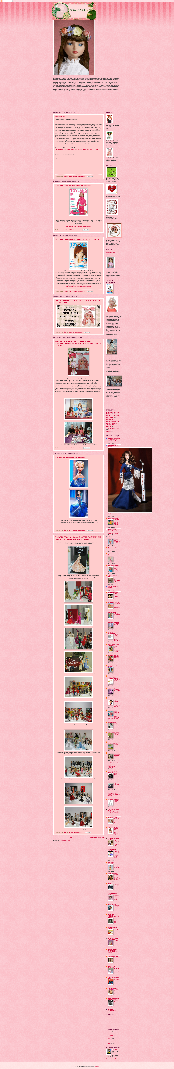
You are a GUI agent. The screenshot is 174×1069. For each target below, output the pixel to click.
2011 (109, 1043)
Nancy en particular (113, 518)
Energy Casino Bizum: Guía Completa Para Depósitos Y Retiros (113, 532)
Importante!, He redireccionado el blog (117, 605)
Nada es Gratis (112, 529)
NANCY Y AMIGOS (113, 782)
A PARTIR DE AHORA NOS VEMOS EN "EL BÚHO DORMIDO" (114, 855)
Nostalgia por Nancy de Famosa (113, 548)
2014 (110, 1032)
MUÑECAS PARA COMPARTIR (113, 939)
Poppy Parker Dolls (113, 827)
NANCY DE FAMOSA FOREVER (114, 645)
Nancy (109, 883)
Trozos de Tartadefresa (111, 633)
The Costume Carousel (111, 863)
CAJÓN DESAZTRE (113, 732)
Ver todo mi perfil (111, 1058)
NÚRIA (115, 1049)
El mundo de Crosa (113, 655)
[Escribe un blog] (89, 176)
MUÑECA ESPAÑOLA (112, 421)
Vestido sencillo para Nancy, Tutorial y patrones (117, 542)
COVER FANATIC (113, 988)
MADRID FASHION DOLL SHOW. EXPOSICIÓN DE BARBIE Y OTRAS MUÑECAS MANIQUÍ (78, 538)
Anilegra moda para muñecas (113, 537)
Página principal (110, 252)
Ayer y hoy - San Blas (116, 885)
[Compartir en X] (90, 176)
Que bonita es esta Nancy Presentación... (116, 569)
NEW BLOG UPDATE (117, 680)
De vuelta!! (116, 979)
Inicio (71, 837)
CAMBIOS (60, 117)
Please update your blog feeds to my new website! (113, 812)
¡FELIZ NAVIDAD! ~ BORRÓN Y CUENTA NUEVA (116, 843)
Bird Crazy (116, 744)
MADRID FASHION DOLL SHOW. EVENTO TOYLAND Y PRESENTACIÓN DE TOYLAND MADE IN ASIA (78, 343)
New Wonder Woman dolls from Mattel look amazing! (117, 703)
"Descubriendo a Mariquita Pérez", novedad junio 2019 (117, 637)
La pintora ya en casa (116, 657)
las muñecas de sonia (113, 602)
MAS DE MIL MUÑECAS (111, 967)
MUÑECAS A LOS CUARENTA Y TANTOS (113, 764)
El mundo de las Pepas (112, 894)
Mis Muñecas (111, 688)
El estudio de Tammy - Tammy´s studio (117, 691)
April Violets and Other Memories (112, 742)
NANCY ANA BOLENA (116, 595)
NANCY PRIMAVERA (117, 615)
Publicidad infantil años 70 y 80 (116, 920)
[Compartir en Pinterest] (92, 176)
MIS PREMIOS (110, 419)
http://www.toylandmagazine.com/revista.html (78, 226)
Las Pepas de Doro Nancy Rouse (116, 897)
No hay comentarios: (79, 176)
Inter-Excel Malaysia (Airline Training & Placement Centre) (113, 677)
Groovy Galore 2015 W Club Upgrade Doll (116, 831)
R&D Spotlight (112, 722)
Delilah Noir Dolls (112, 792)
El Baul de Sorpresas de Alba (113, 839)
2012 (110, 1041)
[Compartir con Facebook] (91, 176)
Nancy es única (112, 904)
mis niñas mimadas (113, 592)
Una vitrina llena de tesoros (113, 446)
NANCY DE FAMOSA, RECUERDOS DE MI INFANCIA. (113, 916)
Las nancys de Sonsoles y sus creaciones (112, 555)
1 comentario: (77, 229)
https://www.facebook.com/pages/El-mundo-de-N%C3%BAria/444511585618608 (78, 149)
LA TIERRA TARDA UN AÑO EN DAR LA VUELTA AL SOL (117, 523)
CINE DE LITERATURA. (112, 1010)
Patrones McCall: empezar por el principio (112, 440)
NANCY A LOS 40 (113, 817)
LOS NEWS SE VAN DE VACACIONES (117, 970)
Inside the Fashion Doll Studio (113, 587)
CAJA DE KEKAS (113, 710)
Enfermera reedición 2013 (116, 907)
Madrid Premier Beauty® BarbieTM (70, 457)
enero (111, 1033)
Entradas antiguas (97, 837)
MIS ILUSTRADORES (112, 415)
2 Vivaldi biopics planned (116, 1001)
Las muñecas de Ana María (113, 978)
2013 (110, 1039)
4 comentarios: (77, 448)
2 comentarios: (77, 332)
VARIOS (108, 431)
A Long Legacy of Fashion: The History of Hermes (114, 794)
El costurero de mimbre (112, 850)
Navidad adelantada (116, 941)
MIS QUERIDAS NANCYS (112, 772)
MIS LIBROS (109, 417)
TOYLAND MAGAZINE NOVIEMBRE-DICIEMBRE (77, 239)
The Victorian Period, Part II (117, 866)
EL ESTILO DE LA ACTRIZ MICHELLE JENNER (117, 877)
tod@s (57, 393)
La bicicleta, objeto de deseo (117, 755)
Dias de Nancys (112, 612)
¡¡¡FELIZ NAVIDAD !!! (116, 931)
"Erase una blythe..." (113, 873)
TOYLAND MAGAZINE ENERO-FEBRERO (73, 186)
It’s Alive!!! (110, 588)
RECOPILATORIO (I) (116, 734)
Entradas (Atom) (65, 840)
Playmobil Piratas (116, 801)
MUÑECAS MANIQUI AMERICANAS (112, 424)
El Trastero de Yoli (113, 956)
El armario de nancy (113, 622)
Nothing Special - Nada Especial (112, 950)
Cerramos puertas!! (116, 624)
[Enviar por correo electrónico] (87, 176)
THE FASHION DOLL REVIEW (113, 810)
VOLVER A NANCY (113, 565)
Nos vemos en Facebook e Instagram (117, 579)
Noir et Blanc (115, 724)
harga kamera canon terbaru (115, 775)
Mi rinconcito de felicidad (112, 665)
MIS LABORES (116, 784)
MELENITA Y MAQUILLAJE (117, 820)
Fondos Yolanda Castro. (112, 928)
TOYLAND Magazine (113, 799)
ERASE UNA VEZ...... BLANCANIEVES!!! (117, 649)
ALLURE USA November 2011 (116, 991)
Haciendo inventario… (113, 550)
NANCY (108, 426)
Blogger (97, 1066)
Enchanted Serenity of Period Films (113, 999)
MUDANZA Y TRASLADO (111, 767)
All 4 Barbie (111, 753)
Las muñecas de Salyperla (112, 576)
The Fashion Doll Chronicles (112, 698)
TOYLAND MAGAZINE (112, 254)
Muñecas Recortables (114, 438)
